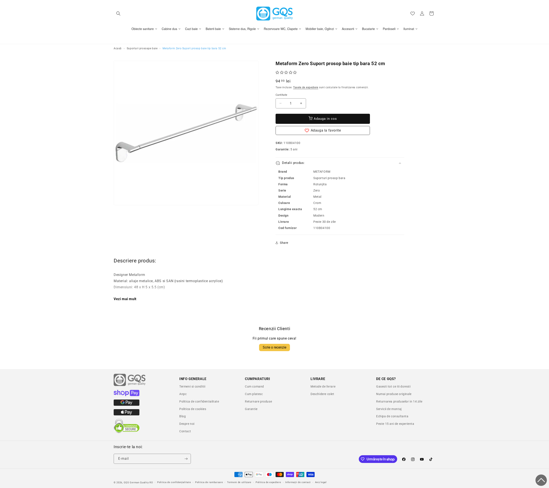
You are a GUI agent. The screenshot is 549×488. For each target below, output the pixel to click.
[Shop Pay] (126, 395)
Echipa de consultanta (392, 416)
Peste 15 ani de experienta (395, 423)
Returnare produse (258, 401)
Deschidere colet (322, 394)
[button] (118, 13)
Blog (182, 416)
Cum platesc (254, 394)
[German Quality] (130, 385)
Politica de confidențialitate (174, 482)
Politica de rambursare (209, 482)
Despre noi (187, 423)
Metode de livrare (323, 386)
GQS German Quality (136, 482)
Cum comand (254, 386)
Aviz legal (321, 482)
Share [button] (284, 242)
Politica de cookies (192, 409)
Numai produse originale (394, 394)
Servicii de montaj (389, 409)
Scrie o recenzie (274, 347)
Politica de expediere (268, 482)
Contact (185, 431)
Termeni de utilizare (239, 482)
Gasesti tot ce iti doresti (393, 386)
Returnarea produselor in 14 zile (399, 401)
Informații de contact (298, 482)
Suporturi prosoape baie (142, 48)
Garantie (251, 409)
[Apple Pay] (126, 414)
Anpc (183, 394)
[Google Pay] (126, 404)
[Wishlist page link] (412, 13)
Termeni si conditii (192, 386)
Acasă (118, 48)
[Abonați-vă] (186, 459)
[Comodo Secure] (126, 432)
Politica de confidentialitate (199, 401)
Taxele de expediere (305, 87)
